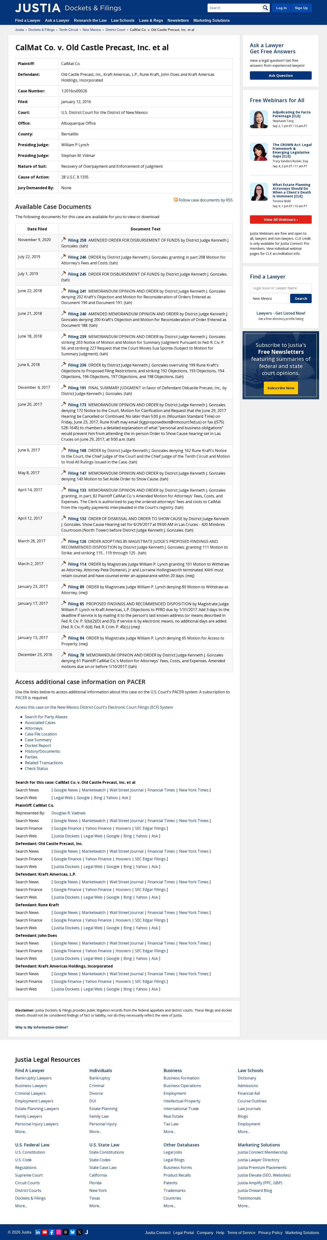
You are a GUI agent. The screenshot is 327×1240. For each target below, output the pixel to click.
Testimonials (249, 1198)
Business (173, 1070)
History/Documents (42, 751)
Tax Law (171, 1124)
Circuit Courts (27, 1182)
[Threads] (65, 1232)
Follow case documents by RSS (205, 200)
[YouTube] (45, 1232)
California (98, 1175)
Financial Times (161, 790)
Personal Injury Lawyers (36, 1124)
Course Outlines (252, 1101)
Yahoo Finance (98, 828)
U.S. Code (23, 1159)
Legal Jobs (173, 1152)
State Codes (100, 1159)
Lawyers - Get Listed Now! (281, 313)
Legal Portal (183, 1233)
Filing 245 (77, 274)
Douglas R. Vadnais (68, 813)
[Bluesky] (72, 1232)
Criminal (96, 1085)
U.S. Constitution (30, 1152)
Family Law (99, 1116)
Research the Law (90, 20)
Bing (98, 797)
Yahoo (112, 797)
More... (21, 1131)
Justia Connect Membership (263, 1152)
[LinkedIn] (38, 1232)
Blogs (243, 1116)
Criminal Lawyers (30, 1093)
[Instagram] (59, 1232)
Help (220, 1233)
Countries (172, 1198)
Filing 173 (77, 404)
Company (205, 1233)
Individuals (100, 1070)
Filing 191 (77, 387)
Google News (66, 790)
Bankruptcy (99, 1078)
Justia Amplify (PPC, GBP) (260, 1182)
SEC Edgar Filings (150, 828)
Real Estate (173, 1116)
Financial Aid (249, 1093)
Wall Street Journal (126, 790)
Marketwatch (94, 790)
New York (98, 1190)
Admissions (248, 1085)
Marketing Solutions (211, 20)
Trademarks (175, 1190)
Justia (26, 1232)
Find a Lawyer (27, 20)
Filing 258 (77, 240)
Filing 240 (77, 314)
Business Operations (182, 1085)
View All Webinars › (281, 219)
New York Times (194, 790)
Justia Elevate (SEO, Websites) (264, 1175)
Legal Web (63, 797)
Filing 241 (77, 291)
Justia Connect (157, 1233)
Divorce (96, 1093)
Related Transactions (44, 762)
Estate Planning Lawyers (37, 1108)
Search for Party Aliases (46, 716)
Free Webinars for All (277, 100)
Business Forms (178, 1167)
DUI (92, 1101)
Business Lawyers (31, 1085)
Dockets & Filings (30, 1198)
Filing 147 (77, 473)
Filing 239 (77, 336)
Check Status (36, 768)
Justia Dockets (66, 836)
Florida (95, 1182)
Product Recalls (177, 1175)
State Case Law (102, 1167)
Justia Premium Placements (262, 1167)
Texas (94, 1198)
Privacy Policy (270, 1233)
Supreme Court (29, 1175)
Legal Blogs (174, 1159)
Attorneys (34, 728)
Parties (31, 757)
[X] (79, 1232)
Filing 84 (76, 638)
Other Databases (181, 1145)
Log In (281, 8)
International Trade (181, 1108)
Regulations (26, 1167)
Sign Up (301, 8)
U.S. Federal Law (32, 1145)
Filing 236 (77, 365)
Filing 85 (76, 603)
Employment (175, 1093)
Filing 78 (76, 655)
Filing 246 (77, 257)
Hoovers (123, 828)
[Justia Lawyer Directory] (86, 1232)
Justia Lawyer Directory (258, 1159)
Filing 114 (77, 564)
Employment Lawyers (34, 1101)
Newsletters (178, 20)
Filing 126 (77, 541)
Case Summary (38, 739)
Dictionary (247, 1078)
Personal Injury (103, 1124)
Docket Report (38, 745)
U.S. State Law (104, 1145)
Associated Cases (40, 722)
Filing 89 (76, 586)
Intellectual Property (182, 1101)
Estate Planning (103, 1108)
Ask (125, 797)
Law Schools (123, 20)
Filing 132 (77, 518)
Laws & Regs (151, 20)
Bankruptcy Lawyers (33, 1078)
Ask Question (281, 75)
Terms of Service (241, 1233)
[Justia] (38, 8)
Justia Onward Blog (255, 1190)
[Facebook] (52, 1232)
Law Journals (249, 1108)
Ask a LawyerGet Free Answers (273, 48)
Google (83, 797)
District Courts (28, 1190)
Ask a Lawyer (57, 20)
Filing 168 (77, 450)
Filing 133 (77, 490)
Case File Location (41, 734)
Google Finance (67, 828)
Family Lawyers (28, 1116)
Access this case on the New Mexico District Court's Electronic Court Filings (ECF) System (94, 707)
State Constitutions (106, 1152)
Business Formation (181, 1078)
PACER (21, 697)
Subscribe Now (280, 387)
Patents (170, 1182)
